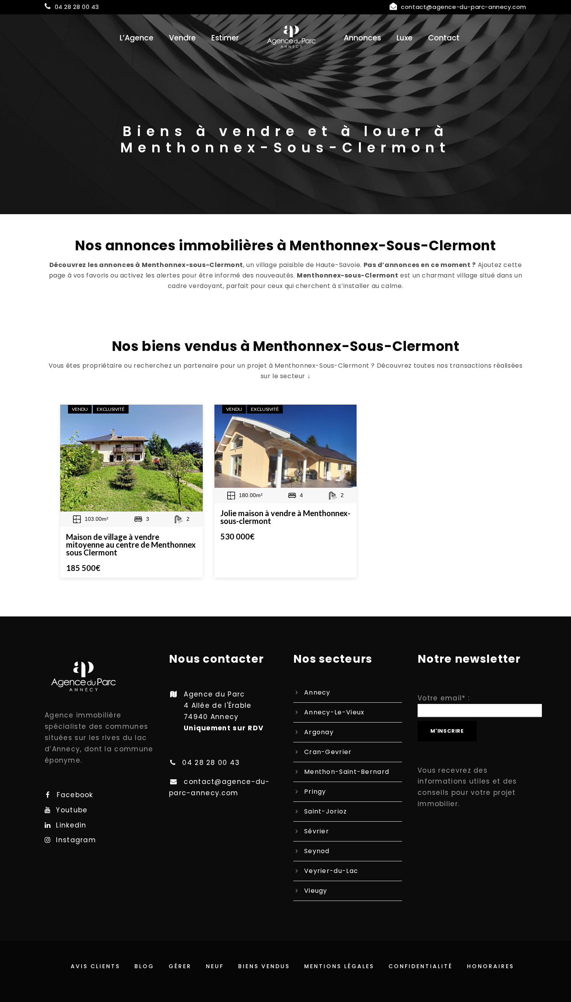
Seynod (317, 851)
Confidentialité (420, 966)
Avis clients (95, 966)
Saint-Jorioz (325, 811)
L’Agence (136, 38)
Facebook (75, 795)
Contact (444, 38)
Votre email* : (444, 698)
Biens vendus (264, 966)
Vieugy (315, 890)
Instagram (76, 840)
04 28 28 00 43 (77, 7)
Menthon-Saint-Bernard (346, 771)
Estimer (225, 38)
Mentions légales (339, 966)
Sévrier (316, 831)
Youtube (71, 810)
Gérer (180, 966)
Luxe (405, 38)
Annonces (362, 38)
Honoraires (490, 966)
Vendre (182, 38)
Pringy (315, 791)
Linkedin (71, 825)
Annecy (317, 692)
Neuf (215, 966)
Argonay (319, 732)
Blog (144, 966)
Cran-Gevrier (328, 751)
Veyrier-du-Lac (331, 870)
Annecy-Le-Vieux (334, 712)
